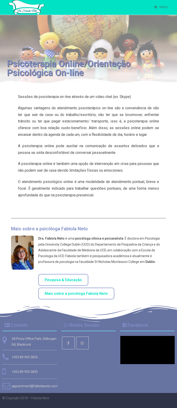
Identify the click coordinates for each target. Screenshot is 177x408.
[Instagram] (82, 343)
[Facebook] (68, 343)
